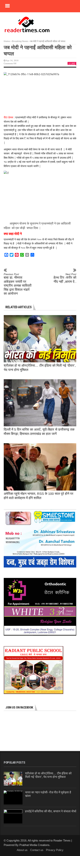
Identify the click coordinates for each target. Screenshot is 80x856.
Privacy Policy (54, 850)
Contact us (36, 850)
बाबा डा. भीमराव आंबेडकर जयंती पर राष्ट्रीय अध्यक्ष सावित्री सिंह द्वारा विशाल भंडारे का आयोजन (17, 284)
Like (73, 63)
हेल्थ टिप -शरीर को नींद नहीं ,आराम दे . (65, 278)
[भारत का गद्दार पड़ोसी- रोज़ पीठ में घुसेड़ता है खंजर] (13, 797)
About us (22, 850)
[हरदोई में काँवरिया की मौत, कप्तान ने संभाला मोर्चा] (13, 816)
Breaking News (20, 41)
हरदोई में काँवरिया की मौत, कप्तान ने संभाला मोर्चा (50, 811)
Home (7, 41)
